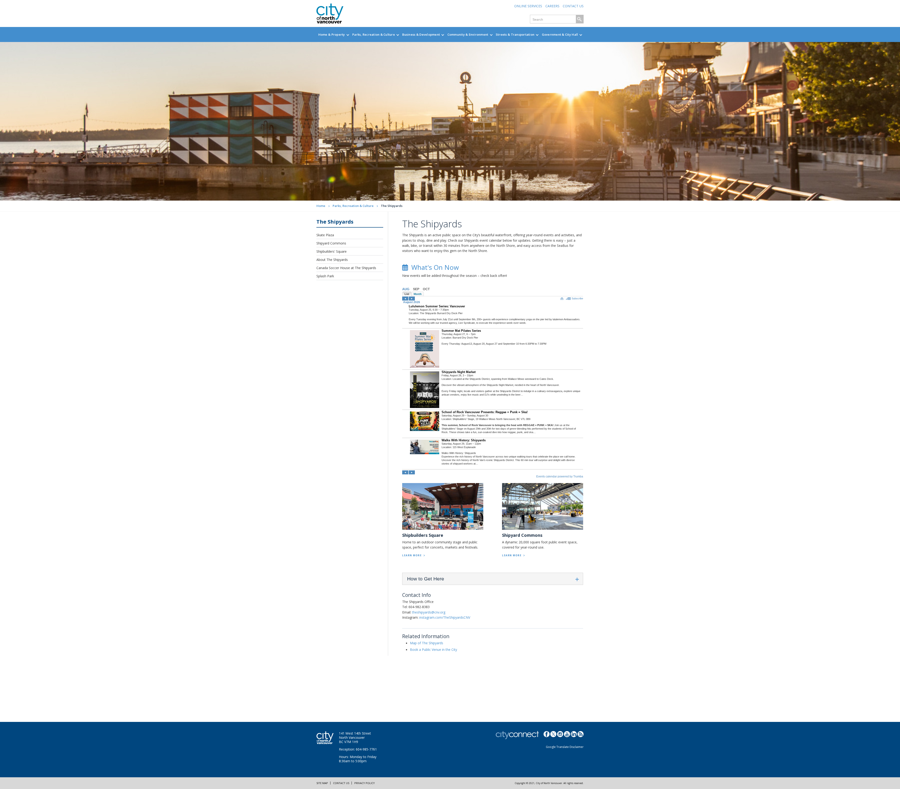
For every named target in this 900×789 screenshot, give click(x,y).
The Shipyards (334, 221)
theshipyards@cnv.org (428, 612)
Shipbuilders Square (422, 535)
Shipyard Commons (331, 243)
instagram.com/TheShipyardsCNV (444, 617)
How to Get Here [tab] (425, 578)
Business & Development (421, 34)
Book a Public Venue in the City (433, 649)
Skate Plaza (325, 235)
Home (320, 206)
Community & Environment (467, 34)
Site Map (322, 783)
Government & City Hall (560, 34)
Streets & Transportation (515, 34)
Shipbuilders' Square (331, 251)
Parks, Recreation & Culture (373, 34)
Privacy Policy (364, 783)
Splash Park (325, 276)
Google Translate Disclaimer (565, 747)
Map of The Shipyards (426, 643)
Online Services (528, 6)
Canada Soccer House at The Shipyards (346, 268)
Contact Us (573, 6)
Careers (552, 6)
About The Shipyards (332, 259)
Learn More (412, 555)
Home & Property (331, 34)
